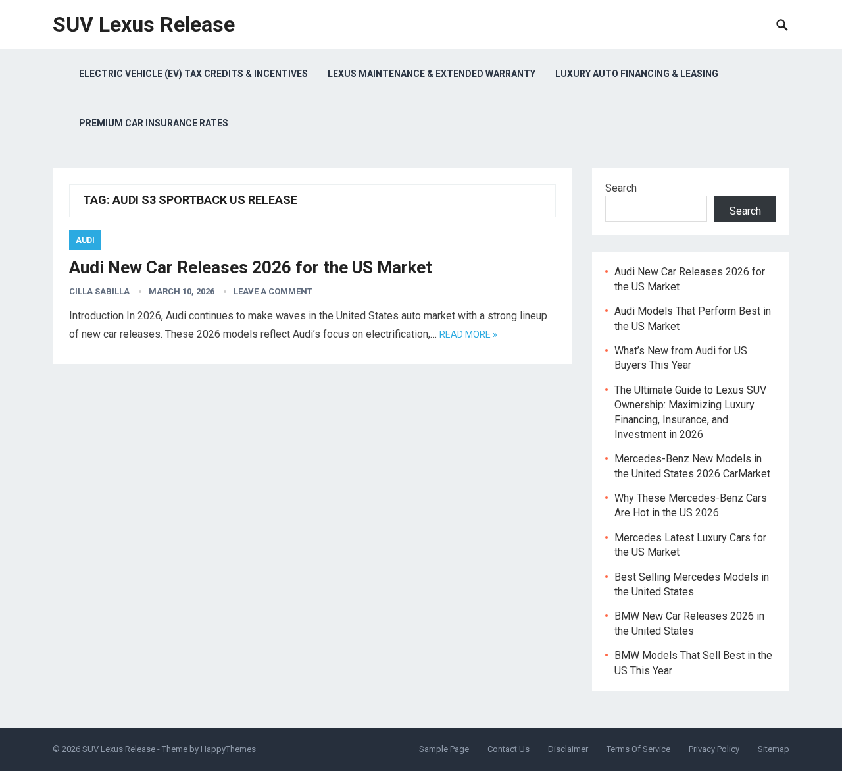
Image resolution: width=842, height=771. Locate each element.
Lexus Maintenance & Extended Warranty (431, 73)
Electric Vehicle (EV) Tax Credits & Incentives (193, 73)
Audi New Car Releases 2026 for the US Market (250, 267)
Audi (85, 240)
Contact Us (508, 749)
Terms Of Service (638, 749)
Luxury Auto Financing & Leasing (636, 73)
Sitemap (773, 749)
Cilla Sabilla (99, 291)
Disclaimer (568, 749)
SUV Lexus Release (144, 24)
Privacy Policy (714, 749)
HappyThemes (228, 749)
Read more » (468, 334)
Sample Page (444, 749)
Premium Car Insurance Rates (153, 123)
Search (621, 188)
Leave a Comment (273, 291)
